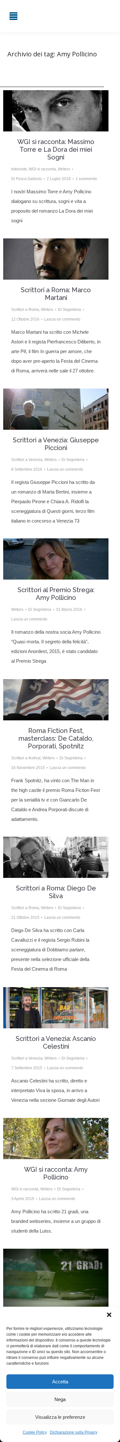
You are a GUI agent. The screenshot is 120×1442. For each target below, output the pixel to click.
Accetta (60, 1381)
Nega (60, 1399)
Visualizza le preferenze (60, 1417)
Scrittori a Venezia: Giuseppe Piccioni (56, 444)
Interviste (19, 169)
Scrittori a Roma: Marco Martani (56, 294)
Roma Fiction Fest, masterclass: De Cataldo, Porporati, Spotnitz (56, 738)
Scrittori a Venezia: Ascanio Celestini (56, 1042)
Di (26, 179)
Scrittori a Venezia (27, 459)
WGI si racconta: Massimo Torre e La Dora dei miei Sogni (55, 149)
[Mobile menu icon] (13, 16)
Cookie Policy (35, 1432)
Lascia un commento (62, 319)
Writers (64, 169)
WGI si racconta (42, 169)
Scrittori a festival (26, 758)
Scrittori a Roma (25, 309)
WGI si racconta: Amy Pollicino (56, 1173)
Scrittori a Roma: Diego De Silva (56, 892)
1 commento (86, 179)
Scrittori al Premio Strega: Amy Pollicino (56, 593)
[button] (110, 1315)
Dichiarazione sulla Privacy (73, 1432)
